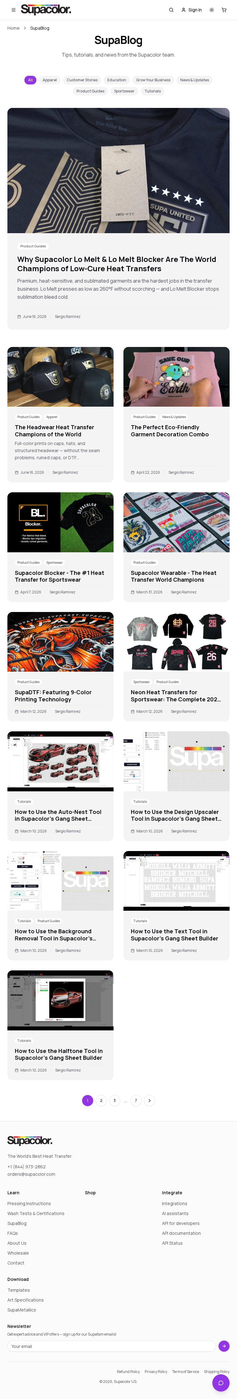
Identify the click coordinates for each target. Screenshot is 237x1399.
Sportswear (124, 91)
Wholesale (18, 1253)
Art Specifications (25, 1300)
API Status (172, 1243)
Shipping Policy (217, 1371)
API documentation (181, 1233)
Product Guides (90, 91)
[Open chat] (221, 1383)
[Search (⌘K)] (171, 9)
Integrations (174, 1203)
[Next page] (149, 1100)
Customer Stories (82, 80)
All (30, 80)
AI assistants (175, 1213)
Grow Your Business (153, 80)
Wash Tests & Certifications (35, 1213)
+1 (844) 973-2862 (26, 1167)
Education (116, 80)
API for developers (181, 1223)
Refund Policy (128, 1371)
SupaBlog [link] (39, 28)
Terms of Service (185, 1371)
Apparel (50, 80)
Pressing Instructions (29, 1203)
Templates (18, 1290)
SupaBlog (17, 1223)
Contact (15, 1263)
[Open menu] (13, 10)
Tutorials (152, 91)
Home (13, 28)
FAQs (12, 1233)
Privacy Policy (156, 1371)
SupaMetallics (21, 1310)
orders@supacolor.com (31, 1174)
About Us (17, 1243)
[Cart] (224, 9)
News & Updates (194, 80)
